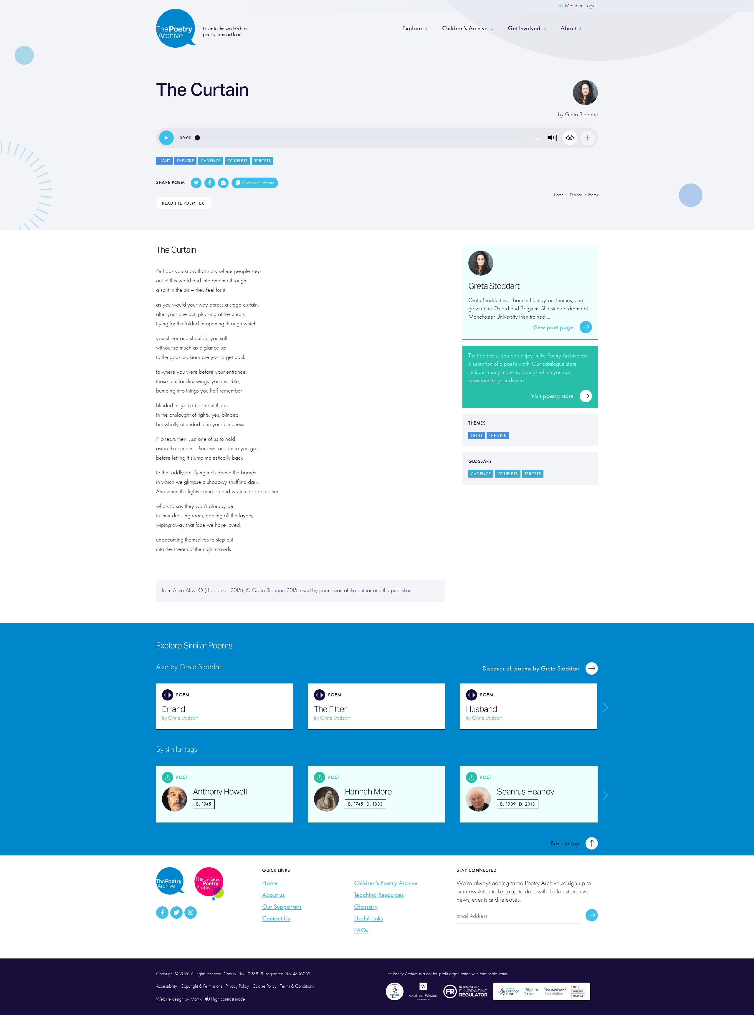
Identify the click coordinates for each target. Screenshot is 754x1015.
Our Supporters (282, 906)
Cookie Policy (264, 986)
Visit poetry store (552, 396)
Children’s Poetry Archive (386, 883)
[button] (552, 137)
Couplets (237, 160)
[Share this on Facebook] (209, 183)
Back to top (565, 843)
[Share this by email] (223, 183)
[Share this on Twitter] (196, 183)
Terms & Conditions (297, 986)
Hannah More (368, 791)
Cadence (211, 160)
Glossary (366, 906)
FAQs (361, 930)
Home (270, 883)
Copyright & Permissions (201, 986)
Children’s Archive (465, 28)
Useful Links (368, 918)
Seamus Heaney (525, 791)
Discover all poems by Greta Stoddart (531, 668)
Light (164, 160)
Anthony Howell (220, 791)
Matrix (195, 999)
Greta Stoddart (581, 114)
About (568, 28)
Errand (173, 709)
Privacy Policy (237, 986)
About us (273, 895)
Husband (481, 709)
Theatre (185, 160)
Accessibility (166, 986)
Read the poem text (184, 203)
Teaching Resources (379, 895)
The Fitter (330, 709)
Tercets (262, 160)
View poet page (553, 327)
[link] (166, 137)
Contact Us (276, 918)
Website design (169, 999)
